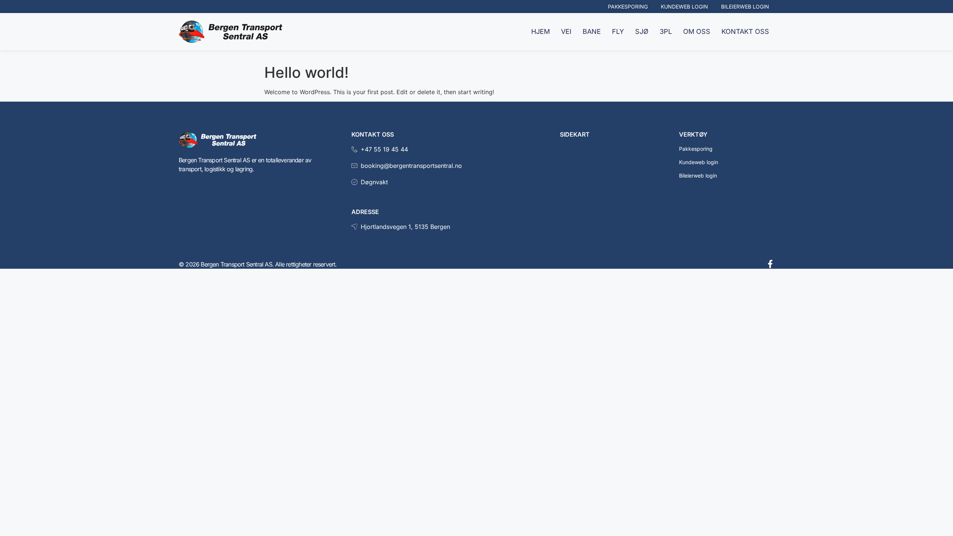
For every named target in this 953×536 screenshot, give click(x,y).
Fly (618, 31)
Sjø (641, 31)
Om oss (696, 31)
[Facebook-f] (770, 264)
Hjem (540, 31)
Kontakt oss (745, 31)
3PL (666, 31)
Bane (592, 31)
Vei (566, 31)
